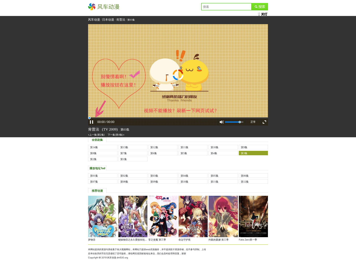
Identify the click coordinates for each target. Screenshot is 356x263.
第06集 (245, 175)
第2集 (93, 159)
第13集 (124, 147)
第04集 (184, 175)
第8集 (93, 153)
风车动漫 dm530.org (117, 257)
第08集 (124, 181)
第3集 (244, 153)
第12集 (154, 147)
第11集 (184, 147)
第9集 (244, 147)
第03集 (154, 175)
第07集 (94, 181)
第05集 (214, 175)
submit (259, 7)
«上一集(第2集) (96, 134)
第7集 (123, 153)
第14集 (94, 147)
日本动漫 (108, 19)
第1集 (123, 159)
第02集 (124, 175)
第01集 (94, 175)
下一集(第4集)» (116, 134)
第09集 (154, 181)
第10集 (214, 147)
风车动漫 (94, 7)
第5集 (184, 153)
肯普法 (120, 19)
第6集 (153, 153)
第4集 (214, 153)
